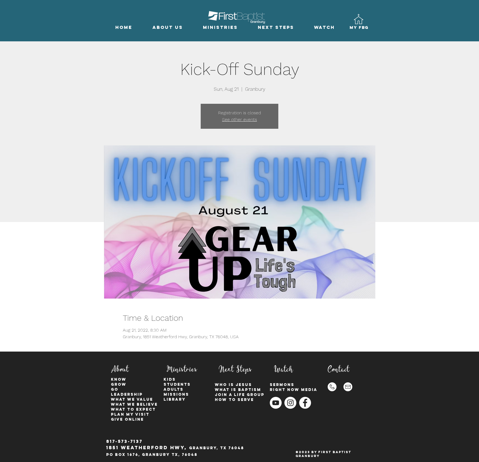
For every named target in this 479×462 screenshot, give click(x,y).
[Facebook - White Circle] (305, 403)
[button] (167, 27)
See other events (239, 119)
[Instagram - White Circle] (290, 403)
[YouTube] (276, 403)
